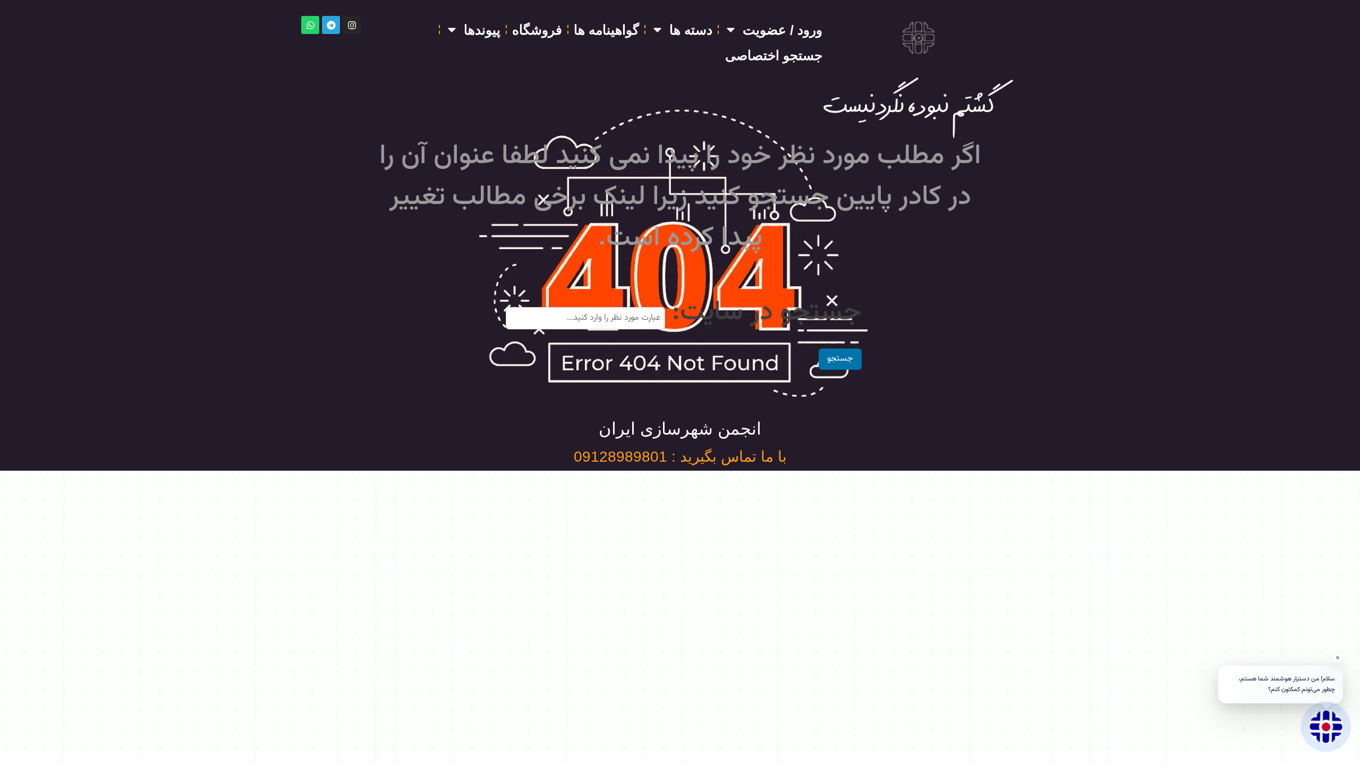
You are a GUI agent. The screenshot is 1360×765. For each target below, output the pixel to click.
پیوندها (482, 29)
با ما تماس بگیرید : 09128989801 (680, 456)
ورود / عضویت (782, 29)
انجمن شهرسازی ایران (680, 428)
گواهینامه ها (606, 29)
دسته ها (690, 29)
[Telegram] (331, 25)
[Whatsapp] (310, 25)
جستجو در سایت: (767, 312)
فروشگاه (537, 29)
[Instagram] (352, 25)
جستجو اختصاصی (773, 55)
